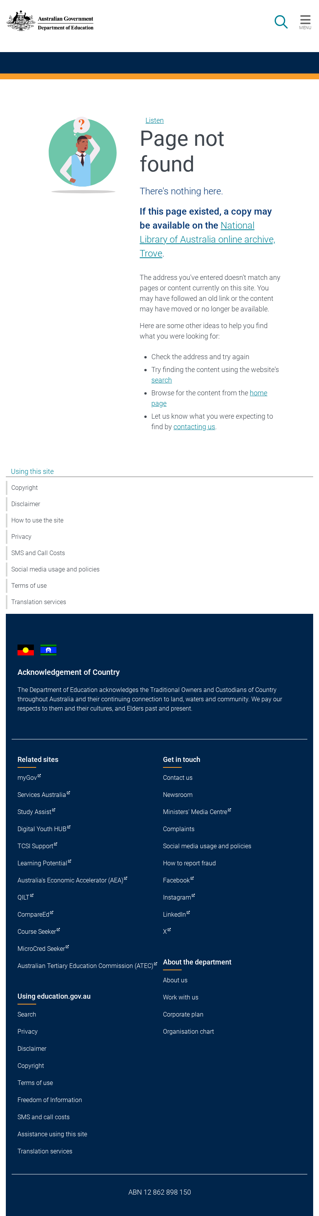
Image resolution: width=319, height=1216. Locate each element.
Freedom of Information (50, 1100)
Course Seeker (37, 931)
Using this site (32, 471)
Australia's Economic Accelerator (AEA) (70, 880)
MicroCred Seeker (41, 948)
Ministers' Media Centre (195, 812)
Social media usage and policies (55, 569)
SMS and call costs (44, 1117)
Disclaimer (25, 504)
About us (175, 980)
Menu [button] (305, 27)
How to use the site (37, 520)
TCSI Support (35, 846)
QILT (24, 897)
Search (27, 1014)
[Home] (50, 21)
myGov (27, 777)
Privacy (21, 536)
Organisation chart (188, 1031)
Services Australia (42, 794)
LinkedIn (174, 914)
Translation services (38, 602)
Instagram (177, 897)
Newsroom (178, 794)
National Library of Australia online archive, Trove (207, 239)
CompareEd (33, 914)
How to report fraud (189, 863)
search (161, 380)
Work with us (180, 997)
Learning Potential (42, 863)
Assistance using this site (52, 1134)
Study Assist (34, 812)
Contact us (178, 777)
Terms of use (29, 585)
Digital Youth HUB (42, 829)
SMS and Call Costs (38, 553)
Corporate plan (183, 1014)
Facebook (176, 880)
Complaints (179, 829)
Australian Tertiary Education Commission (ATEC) (85, 966)
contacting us (194, 427)
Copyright (24, 487)
